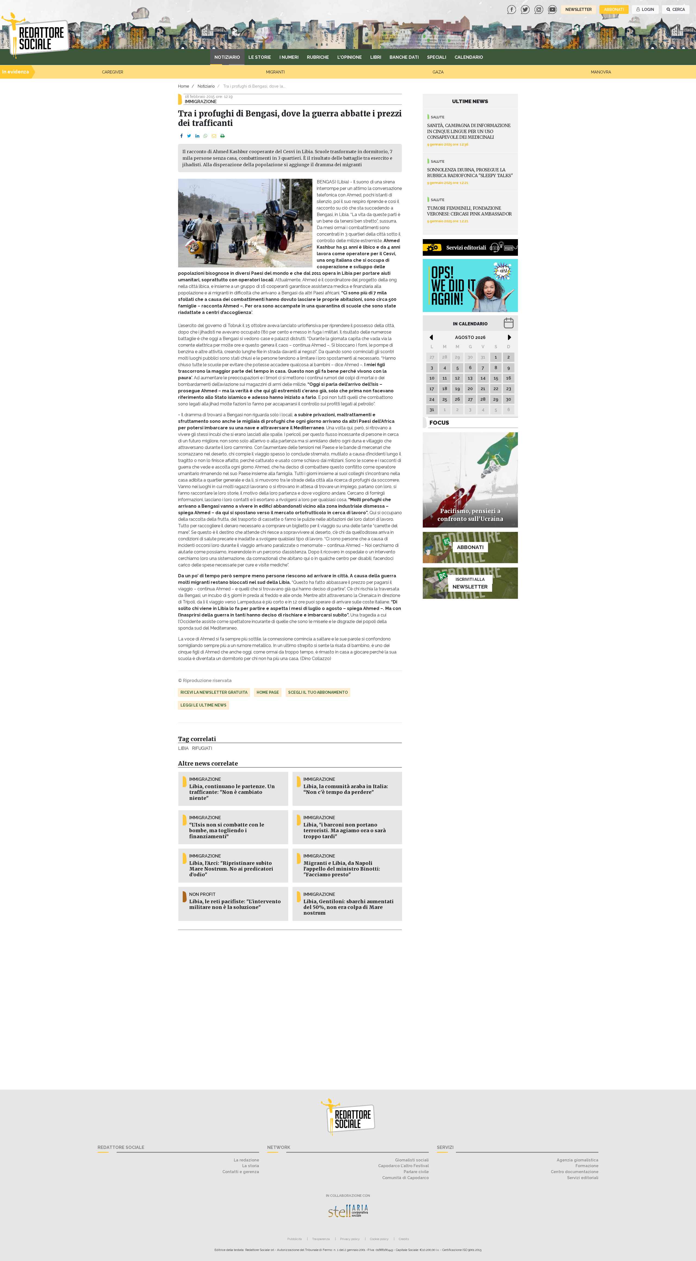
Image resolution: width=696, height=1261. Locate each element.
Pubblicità (294, 1239)
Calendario (469, 57)
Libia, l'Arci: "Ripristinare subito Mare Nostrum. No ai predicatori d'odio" (231, 869)
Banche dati (404, 57)
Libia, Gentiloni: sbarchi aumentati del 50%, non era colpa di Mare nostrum (348, 907)
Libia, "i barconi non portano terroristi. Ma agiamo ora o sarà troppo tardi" (344, 830)
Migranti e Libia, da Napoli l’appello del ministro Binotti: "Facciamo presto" (341, 869)
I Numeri (289, 57)
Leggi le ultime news (203, 705)
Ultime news (470, 101)
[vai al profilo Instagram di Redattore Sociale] (539, 9)
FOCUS (439, 422)
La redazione (246, 1160)
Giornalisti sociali (412, 1160)
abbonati (614, 9)
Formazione (587, 1165)
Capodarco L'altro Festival (403, 1165)
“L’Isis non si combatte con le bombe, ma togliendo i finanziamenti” (226, 830)
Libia (183, 748)
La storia (250, 1165)
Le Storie (259, 57)
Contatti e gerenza (240, 1171)
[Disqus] (290, 1007)
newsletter (579, 9)
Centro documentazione (574, 1171)
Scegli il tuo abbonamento (318, 692)
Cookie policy (379, 1239)
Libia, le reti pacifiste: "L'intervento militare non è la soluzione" (235, 904)
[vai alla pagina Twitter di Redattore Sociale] (526, 9)
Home (183, 86)
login (647, 9)
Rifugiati (202, 748)
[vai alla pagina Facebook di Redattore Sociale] (512, 9)
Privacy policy (350, 1239)
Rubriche (318, 57)
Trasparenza (321, 1239)
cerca (678, 9)
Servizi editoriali (582, 1177)
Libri (375, 57)
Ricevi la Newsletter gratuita (214, 692)
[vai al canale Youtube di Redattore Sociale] (553, 9)
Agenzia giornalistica (577, 1160)
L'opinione (349, 57)
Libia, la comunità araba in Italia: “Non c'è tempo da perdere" (345, 789)
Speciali (436, 57)
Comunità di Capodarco (405, 1177)
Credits (404, 1239)
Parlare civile (416, 1171)
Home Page (268, 692)
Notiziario (227, 57)
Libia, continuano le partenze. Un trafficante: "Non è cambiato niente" (232, 792)
